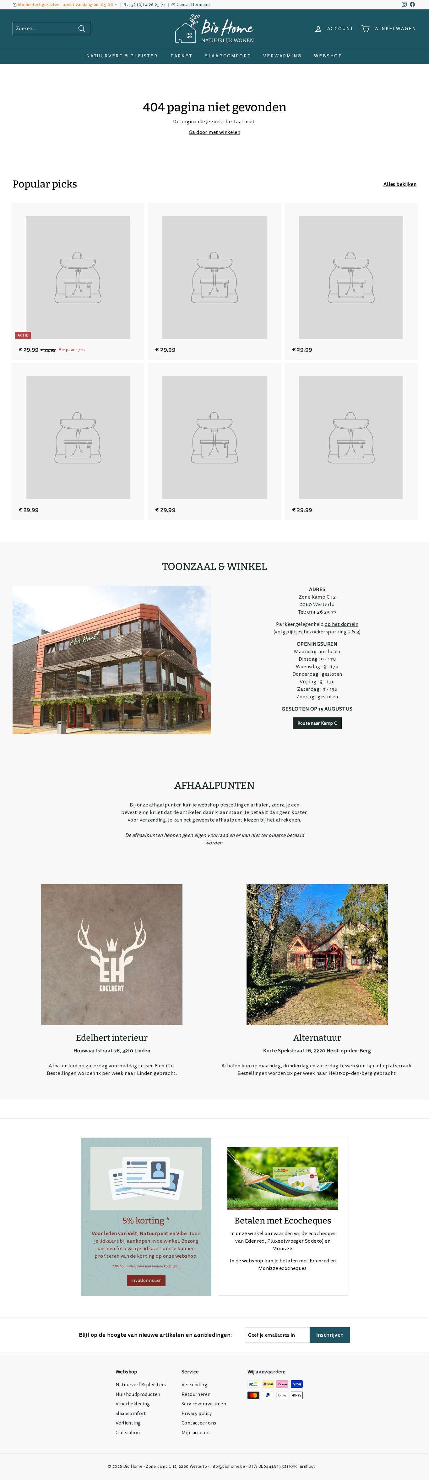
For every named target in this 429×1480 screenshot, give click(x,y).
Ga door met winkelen (214, 132)
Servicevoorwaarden (204, 1404)
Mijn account (196, 1433)
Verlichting (128, 1423)
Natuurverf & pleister (122, 56)
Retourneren (196, 1394)
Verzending (194, 1385)
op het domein (341, 624)
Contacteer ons (199, 1423)
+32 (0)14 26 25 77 (147, 5)
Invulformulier (146, 1280)
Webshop (328, 56)
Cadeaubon (128, 1433)
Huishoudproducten (138, 1394)
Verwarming (282, 56)
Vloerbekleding (133, 1404)
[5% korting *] (146, 1178)
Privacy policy (197, 1413)
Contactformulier (193, 5)
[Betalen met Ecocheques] (282, 1178)
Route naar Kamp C (317, 723)
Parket (182, 56)
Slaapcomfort (228, 56)
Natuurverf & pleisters (141, 1385)
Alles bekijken (399, 184)
